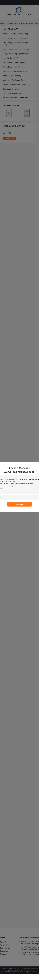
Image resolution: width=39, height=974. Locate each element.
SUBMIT (19, 504)
